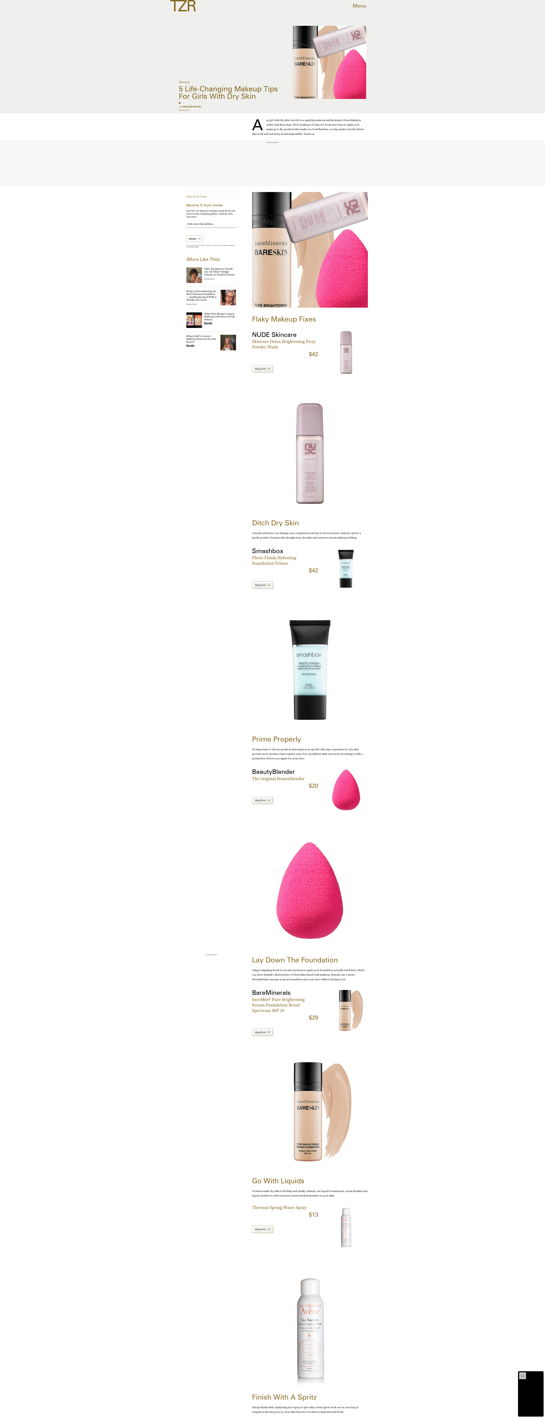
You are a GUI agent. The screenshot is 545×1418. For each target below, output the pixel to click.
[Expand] (521, 1373)
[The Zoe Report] (183, 5)
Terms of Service (229, 245)
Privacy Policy (194, 247)
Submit (192, 238)
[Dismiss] (540, 1373)
